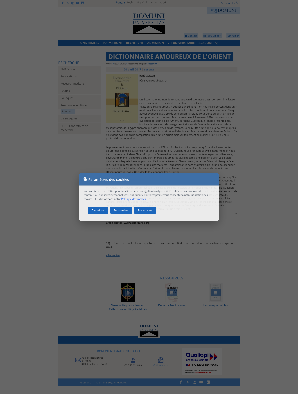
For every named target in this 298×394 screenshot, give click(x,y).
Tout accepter (145, 210)
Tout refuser (98, 210)
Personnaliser (121, 210)
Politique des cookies (133, 199)
